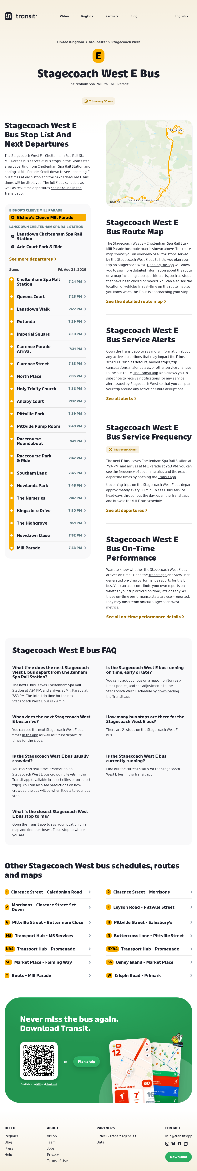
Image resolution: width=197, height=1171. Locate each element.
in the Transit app (138, 774)
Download (178, 1156)
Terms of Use (57, 1160)
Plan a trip (86, 1061)
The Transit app (145, 373)
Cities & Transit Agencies (116, 1136)
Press (9, 1148)
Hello (10, 1128)
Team (51, 1142)
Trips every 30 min (101, 101)
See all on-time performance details (143, 616)
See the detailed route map (134, 301)
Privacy (53, 1154)
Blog (133, 16)
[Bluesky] (173, 1143)
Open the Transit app (123, 351)
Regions (87, 16)
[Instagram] (167, 1144)
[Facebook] (179, 1144)
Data (100, 1142)
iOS (38, 1084)
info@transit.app (178, 1136)
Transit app (167, 477)
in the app (30, 735)
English (180, 16)
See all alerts (119, 398)
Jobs (51, 1148)
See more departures (31, 259)
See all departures (125, 510)
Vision (64, 16)
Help (8, 1154)
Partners (111, 16)
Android (51, 1084)
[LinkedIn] (186, 1144)
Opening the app (160, 265)
